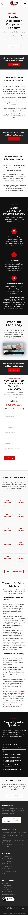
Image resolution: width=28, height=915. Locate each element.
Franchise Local (8, 874)
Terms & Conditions (6, 911)
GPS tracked (21, 693)
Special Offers (8, 869)
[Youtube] (23, 908)
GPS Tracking (7, 861)
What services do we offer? (13, 748)
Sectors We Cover (8, 858)
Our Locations (7, 856)
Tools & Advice (8, 864)
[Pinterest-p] (14, 908)
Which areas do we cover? (12, 757)
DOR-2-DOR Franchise (10, 871)
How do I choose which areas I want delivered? (13, 761)
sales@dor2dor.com (9, 894)
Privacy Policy (15, 911)
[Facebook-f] (5, 908)
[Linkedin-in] (11, 908)
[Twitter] (17, 908)
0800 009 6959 (8, 891)
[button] (25, 3)
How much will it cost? (11, 751)
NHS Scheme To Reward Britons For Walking (14, 832)
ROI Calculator (8, 866)
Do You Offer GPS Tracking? (13, 754)
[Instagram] (8, 908)
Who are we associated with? (13, 769)
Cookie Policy (23, 911)
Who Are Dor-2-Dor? (11, 745)
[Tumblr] (20, 908)
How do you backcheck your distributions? (13, 765)
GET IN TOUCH (14, 64)
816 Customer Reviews (16, 821)
